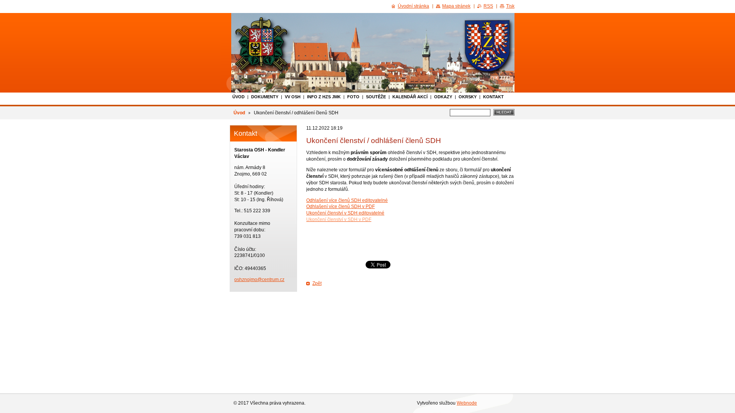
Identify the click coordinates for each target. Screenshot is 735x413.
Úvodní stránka (413, 6)
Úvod (238, 96)
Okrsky (468, 96)
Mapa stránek (456, 6)
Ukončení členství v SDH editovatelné (345, 213)
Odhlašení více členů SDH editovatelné (347, 200)
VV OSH (293, 96)
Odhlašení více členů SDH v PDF (340, 206)
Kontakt (493, 96)
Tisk (510, 6)
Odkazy (443, 96)
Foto (353, 96)
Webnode (467, 403)
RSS (488, 6)
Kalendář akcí (410, 96)
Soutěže (376, 96)
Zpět (317, 283)
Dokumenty (264, 96)
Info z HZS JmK (324, 96)
